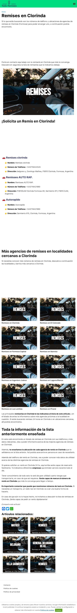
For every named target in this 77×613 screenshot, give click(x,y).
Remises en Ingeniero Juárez (14, 380)
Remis (4, 12)
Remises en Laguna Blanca (51, 380)
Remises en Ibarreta (48, 351)
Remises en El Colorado (50, 323)
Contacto (7, 585)
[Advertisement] (38, 44)
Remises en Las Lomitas (12, 409)
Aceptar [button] (58, 610)
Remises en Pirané (48, 409)
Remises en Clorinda (10, 323)
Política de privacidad (12, 592)
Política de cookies (11, 588)
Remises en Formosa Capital (14, 351)
